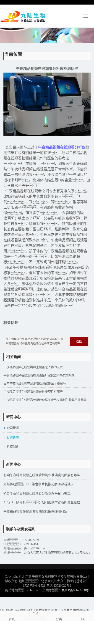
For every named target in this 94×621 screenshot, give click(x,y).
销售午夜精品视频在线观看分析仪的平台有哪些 (36, 493)
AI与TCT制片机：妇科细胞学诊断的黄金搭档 (41, 502)
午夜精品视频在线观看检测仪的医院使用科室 (35, 511)
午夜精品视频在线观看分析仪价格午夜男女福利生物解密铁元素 (44, 399)
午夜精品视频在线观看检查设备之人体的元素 (33, 367)
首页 (12, 619)
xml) (38, 590)
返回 (79, 341)
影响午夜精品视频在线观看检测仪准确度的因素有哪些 (41, 475)
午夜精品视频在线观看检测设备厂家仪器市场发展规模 (39, 375)
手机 (35, 613)
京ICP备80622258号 (75, 590)
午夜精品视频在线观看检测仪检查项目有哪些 (33, 343)
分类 (59, 619)
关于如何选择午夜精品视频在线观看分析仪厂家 (34, 339)
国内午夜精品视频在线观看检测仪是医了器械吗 (34, 383)
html (31, 590)
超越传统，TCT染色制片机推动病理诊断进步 (38, 484)
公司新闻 (13, 427)
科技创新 (13, 446)
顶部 (82, 619)
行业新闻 (13, 437)
